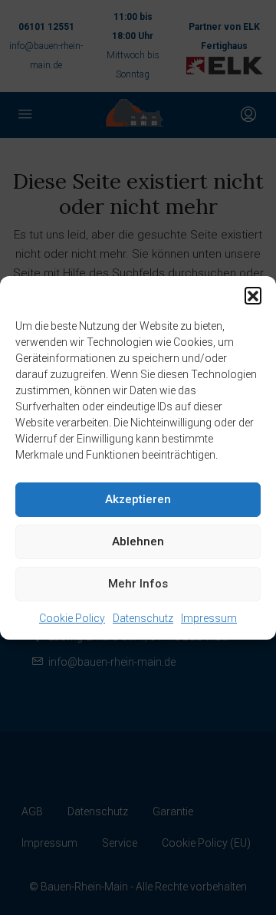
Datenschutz (143, 618)
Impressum (209, 618)
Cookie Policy (72, 618)
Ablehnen (138, 541)
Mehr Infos (138, 584)
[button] (253, 295)
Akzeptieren (138, 499)
